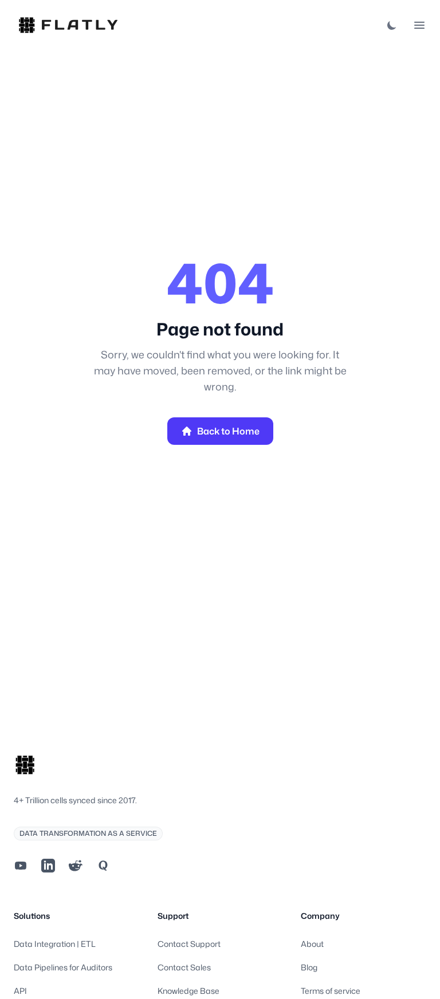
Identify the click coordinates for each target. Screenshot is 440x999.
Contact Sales (184, 967)
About (312, 943)
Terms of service (330, 990)
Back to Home (228, 431)
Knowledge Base (188, 990)
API (20, 990)
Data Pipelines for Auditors (63, 967)
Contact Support (189, 943)
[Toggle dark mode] (391, 25)
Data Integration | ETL (55, 943)
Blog (309, 967)
